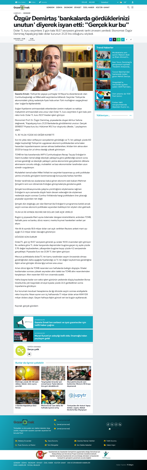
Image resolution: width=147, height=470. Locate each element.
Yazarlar (44, 2)
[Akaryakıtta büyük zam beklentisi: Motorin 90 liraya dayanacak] (79, 373)
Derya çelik (33, 349)
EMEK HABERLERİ (20, 465)
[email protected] (63, 420)
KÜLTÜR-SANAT (103, 7)
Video (33, 2)
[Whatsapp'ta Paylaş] (119, 39)
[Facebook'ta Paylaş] (110, 39)
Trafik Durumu (111, 441)
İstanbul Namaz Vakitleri (86, 441)
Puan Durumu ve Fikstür (26, 445)
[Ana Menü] (132, 7)
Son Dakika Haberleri (84, 445)
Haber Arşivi (111, 445)
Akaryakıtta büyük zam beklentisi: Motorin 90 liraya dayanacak (79, 384)
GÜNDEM (50, 7)
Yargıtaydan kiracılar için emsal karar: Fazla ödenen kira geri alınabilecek (52, 384)
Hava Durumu (53, 441)
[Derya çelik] (20, 350)
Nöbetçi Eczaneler (24, 441)
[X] (112, 424)
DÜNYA (59, 7)
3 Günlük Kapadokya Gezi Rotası (25, 406)
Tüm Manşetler (52, 445)
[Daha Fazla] (123, 39)
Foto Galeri (21, 2)
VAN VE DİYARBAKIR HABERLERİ (78, 463)
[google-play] (114, 429)
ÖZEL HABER (88, 7)
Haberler (17, 13)
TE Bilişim (130, 465)
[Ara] (128, 7)
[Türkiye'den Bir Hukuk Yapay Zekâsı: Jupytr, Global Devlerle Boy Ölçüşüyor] (79, 397)
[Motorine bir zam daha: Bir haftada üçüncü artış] (53, 397)
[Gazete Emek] (22, 7)
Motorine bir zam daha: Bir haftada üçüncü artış (52, 406)
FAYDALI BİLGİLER (33, 465)
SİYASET (77, 7)
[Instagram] (116, 424)
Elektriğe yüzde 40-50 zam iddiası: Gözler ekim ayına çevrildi (26, 384)
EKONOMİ (68, 7)
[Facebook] (108, 424)
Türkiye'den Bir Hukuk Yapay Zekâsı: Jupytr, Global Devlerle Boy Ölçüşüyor (79, 407)
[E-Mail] (29, 354)
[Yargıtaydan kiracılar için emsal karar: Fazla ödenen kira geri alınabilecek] (53, 373)
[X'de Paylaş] (114, 39)
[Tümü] (131, 115)
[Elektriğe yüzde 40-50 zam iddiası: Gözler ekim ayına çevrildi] (27, 373)
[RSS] (120, 424)
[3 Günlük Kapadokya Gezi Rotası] (27, 397)
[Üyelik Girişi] (131, 2)
